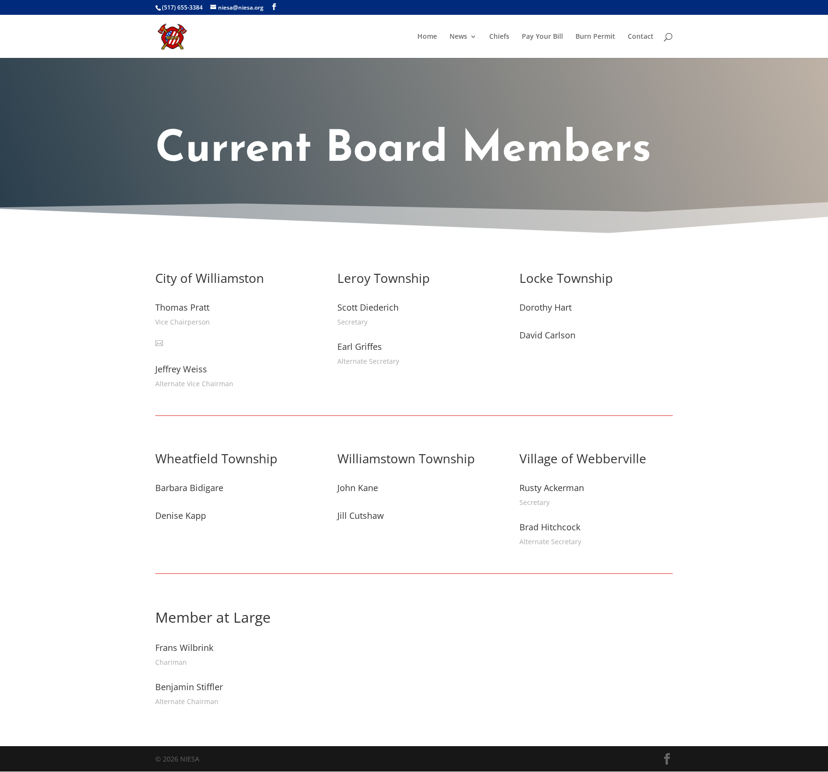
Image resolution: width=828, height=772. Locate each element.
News (458, 37)
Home (427, 37)
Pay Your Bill (542, 37)
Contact (641, 37)
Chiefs (499, 37)
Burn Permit (595, 37)
